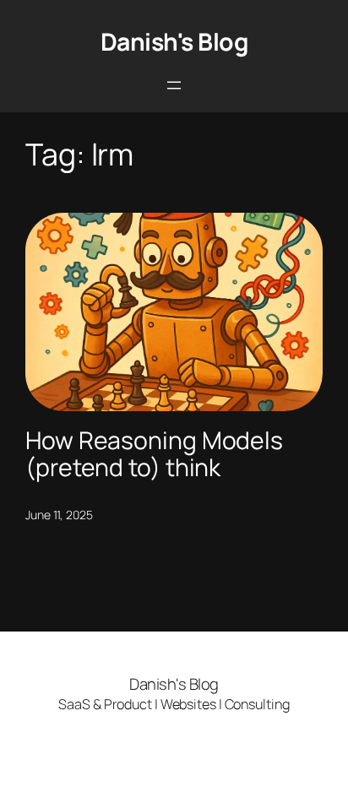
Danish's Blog (174, 41)
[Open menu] (174, 85)
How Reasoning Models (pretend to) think (154, 454)
